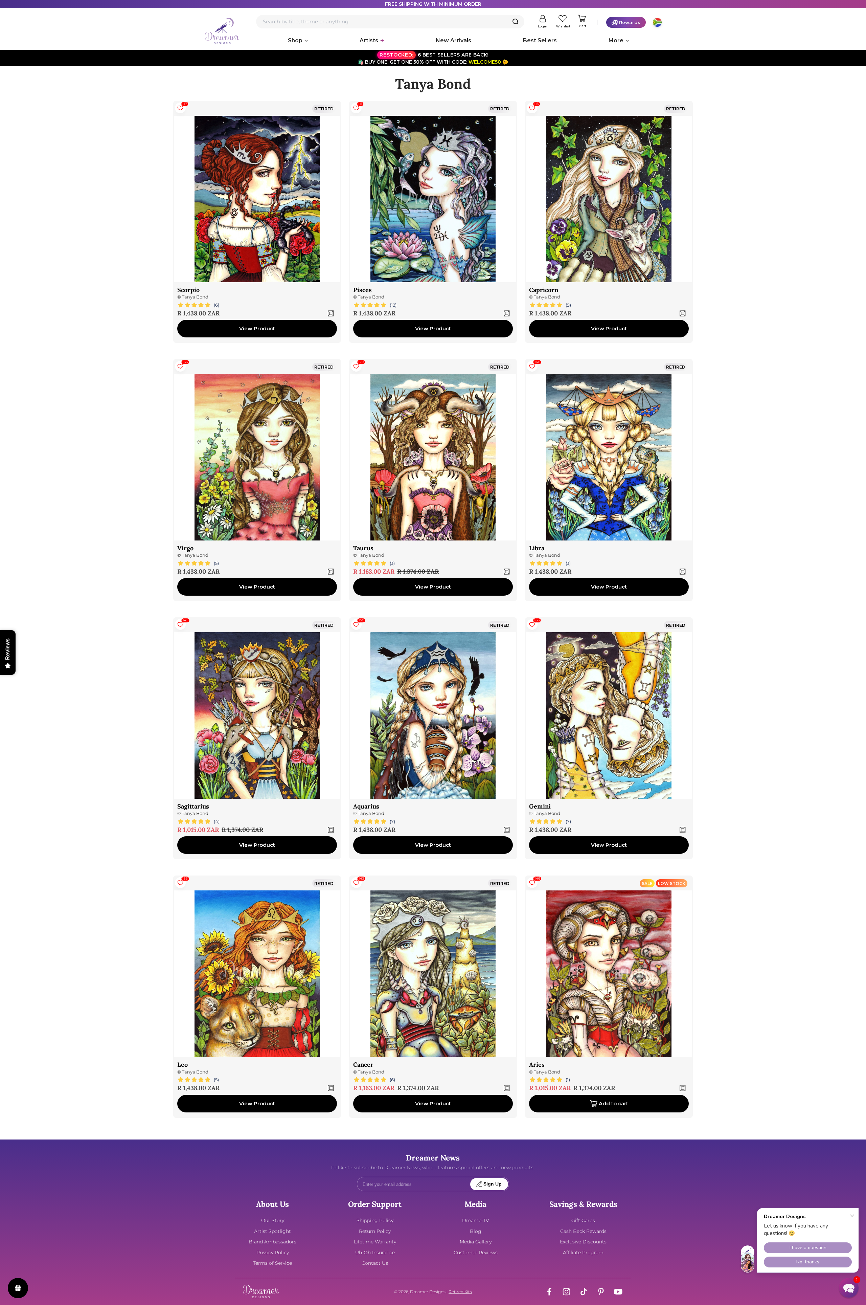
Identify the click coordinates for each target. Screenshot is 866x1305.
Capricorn (543, 290)
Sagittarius (193, 806)
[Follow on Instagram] (566, 1291)
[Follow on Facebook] (549, 1291)
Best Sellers (540, 40)
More (616, 40)
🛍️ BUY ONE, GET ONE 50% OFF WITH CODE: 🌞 (433, 58)
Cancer (363, 1064)
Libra (536, 548)
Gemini (540, 806)
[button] (849, 1288)
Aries (537, 1064)
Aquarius (366, 806)
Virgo (185, 548)
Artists (369, 40)
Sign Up (492, 1184)
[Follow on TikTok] (583, 1291)
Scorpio (188, 290)
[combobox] (390, 21)
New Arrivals (453, 40)
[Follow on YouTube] (618, 1291)
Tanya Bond (195, 297)
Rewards (629, 22)
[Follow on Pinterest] (601, 1291)
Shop (295, 40)
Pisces (362, 290)
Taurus (363, 548)
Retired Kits (460, 1291)
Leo (182, 1064)
